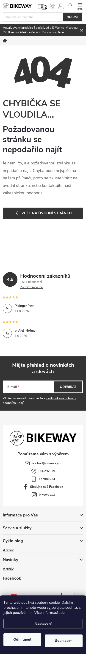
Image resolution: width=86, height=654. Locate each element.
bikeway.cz (47, 494)
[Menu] (80, 6)
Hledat (73, 17)
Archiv (8, 550)
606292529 (47, 471)
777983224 (47, 479)
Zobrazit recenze (31, 287)
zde (61, 612)
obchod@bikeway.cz (47, 463)
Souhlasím (63, 640)
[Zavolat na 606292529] (52, 6)
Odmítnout (22, 639)
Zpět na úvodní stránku (47, 213)
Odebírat (68, 387)
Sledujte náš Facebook (46, 487)
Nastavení (43, 623)
